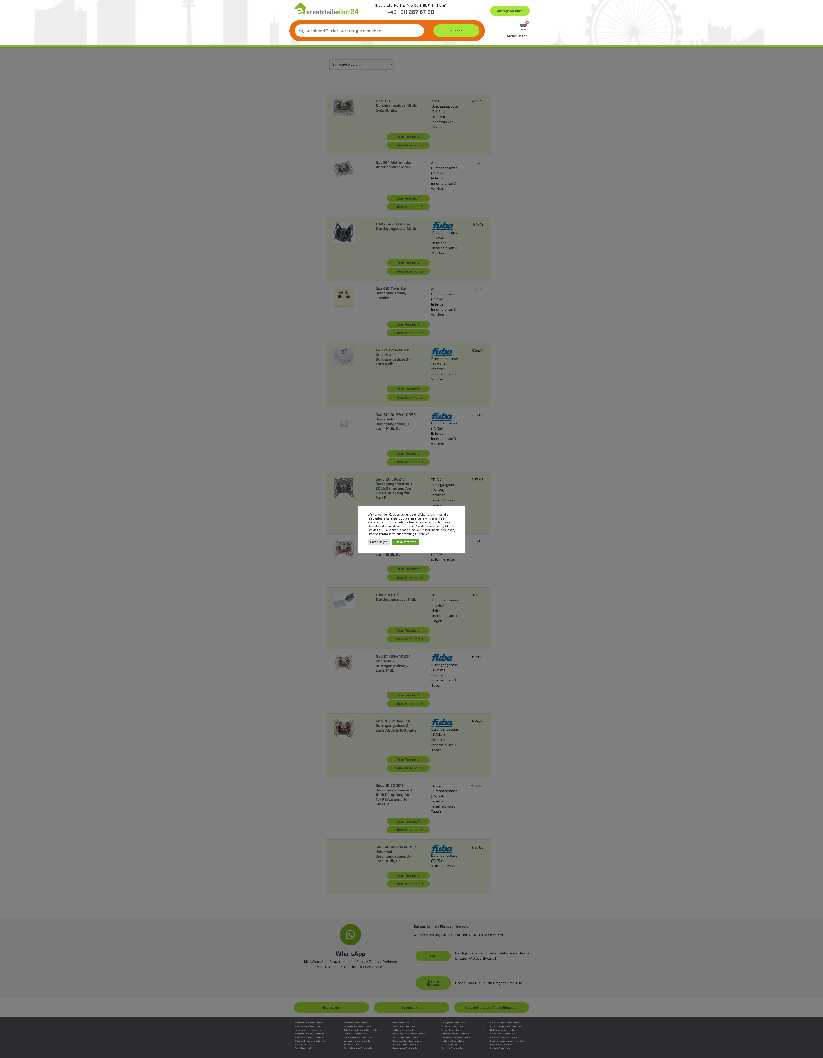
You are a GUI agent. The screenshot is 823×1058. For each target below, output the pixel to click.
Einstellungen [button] (378, 542)
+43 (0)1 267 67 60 (410, 12)
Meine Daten (517, 36)
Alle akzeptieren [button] (405, 542)
